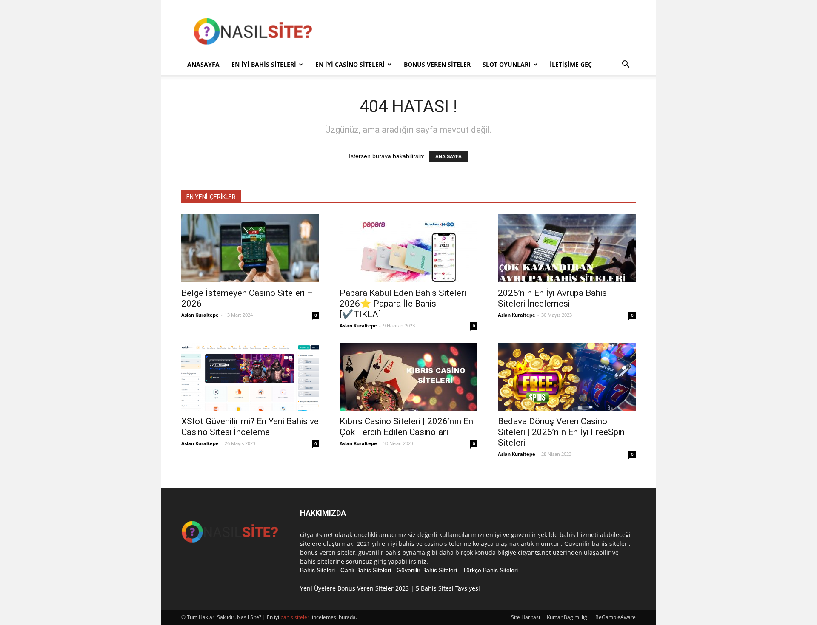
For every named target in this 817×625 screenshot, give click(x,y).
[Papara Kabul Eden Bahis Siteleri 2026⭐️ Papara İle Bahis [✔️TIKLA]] (408, 248)
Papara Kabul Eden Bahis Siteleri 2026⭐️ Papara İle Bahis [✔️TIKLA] (403, 303)
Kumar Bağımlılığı (567, 617)
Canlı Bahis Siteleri (365, 570)
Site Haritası (525, 617)
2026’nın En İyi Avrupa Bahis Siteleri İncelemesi (552, 298)
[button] (625, 65)
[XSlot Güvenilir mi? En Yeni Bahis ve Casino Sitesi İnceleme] (250, 377)
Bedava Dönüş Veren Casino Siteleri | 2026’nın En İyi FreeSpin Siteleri (561, 432)
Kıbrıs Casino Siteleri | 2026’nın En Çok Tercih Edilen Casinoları (406, 426)
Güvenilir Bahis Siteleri (427, 570)
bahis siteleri (295, 617)
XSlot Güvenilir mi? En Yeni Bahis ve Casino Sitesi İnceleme (250, 426)
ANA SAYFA (448, 156)
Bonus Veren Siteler (437, 64)
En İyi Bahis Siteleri (263, 64)
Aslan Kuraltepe (200, 315)
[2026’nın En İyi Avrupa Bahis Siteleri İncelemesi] (567, 248)
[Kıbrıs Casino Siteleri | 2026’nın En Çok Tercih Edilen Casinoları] (408, 377)
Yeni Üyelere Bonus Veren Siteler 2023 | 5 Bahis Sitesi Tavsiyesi (390, 588)
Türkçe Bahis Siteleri (490, 570)
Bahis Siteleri (317, 570)
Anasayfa (203, 64)
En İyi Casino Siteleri (350, 64)
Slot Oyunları (507, 64)
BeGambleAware (615, 617)
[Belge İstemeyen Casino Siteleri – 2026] (250, 248)
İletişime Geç (571, 64)
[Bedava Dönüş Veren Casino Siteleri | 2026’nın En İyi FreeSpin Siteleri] (567, 377)
